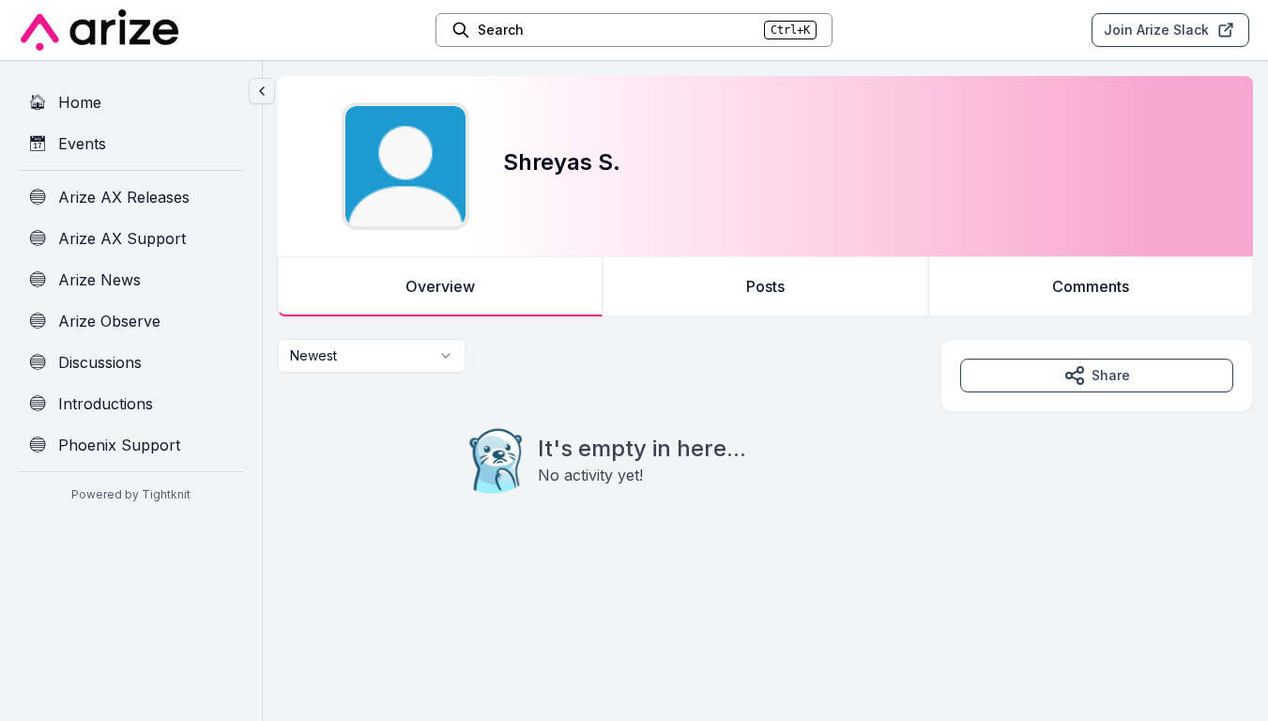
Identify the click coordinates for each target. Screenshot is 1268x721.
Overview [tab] (440, 286)
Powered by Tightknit (131, 494)
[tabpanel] (765, 454)
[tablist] (765, 286)
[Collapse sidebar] (262, 91)
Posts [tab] (765, 286)
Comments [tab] (1090, 286)
